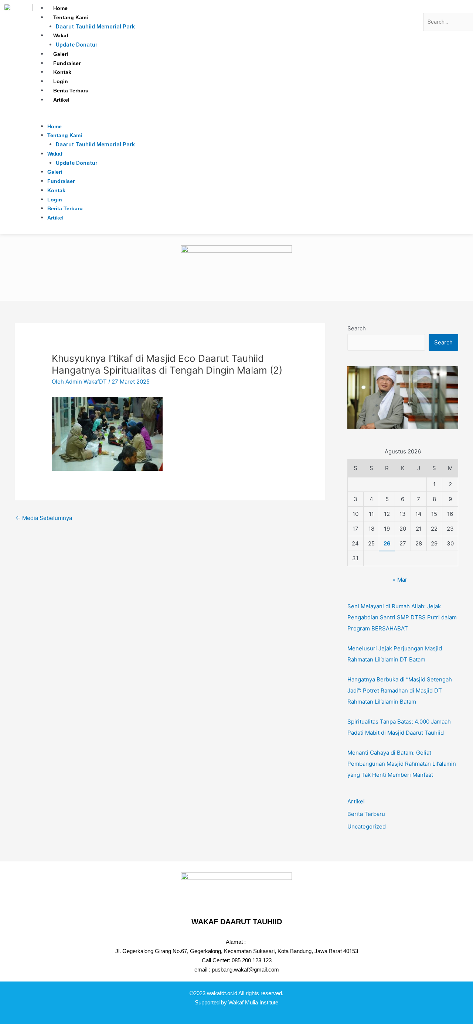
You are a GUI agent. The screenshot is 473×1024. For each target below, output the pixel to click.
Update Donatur (77, 44)
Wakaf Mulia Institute (253, 1002)
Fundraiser (67, 63)
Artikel (61, 100)
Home (60, 8)
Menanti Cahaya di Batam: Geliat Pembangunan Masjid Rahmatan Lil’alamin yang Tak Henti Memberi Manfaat (401, 763)
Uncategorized (366, 826)
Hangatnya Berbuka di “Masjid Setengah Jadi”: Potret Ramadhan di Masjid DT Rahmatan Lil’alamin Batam (399, 690)
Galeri (60, 54)
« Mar (400, 579)
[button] (228, 117)
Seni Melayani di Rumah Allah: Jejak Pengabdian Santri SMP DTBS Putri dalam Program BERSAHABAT (402, 617)
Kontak (62, 72)
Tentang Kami (70, 17)
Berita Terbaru (71, 90)
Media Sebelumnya (44, 517)
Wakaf (60, 35)
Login (60, 81)
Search (356, 328)
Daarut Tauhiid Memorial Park (95, 26)
